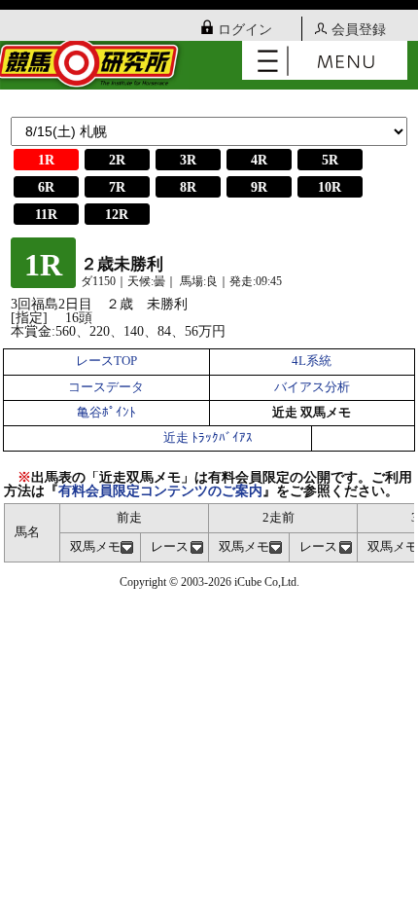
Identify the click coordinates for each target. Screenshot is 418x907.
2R (117, 160)
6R (46, 187)
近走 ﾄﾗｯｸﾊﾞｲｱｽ (208, 438)
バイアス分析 (312, 387)
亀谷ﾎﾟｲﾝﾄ (106, 412)
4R (259, 160)
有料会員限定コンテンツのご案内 (160, 491)
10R (329, 187)
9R (259, 187)
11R (46, 214)
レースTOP (106, 361)
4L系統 (311, 361)
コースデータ (106, 387)
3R (188, 160)
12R (116, 214)
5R (330, 160)
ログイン (245, 29)
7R (117, 187)
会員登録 (358, 29)
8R (188, 187)
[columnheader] (100, 547)
